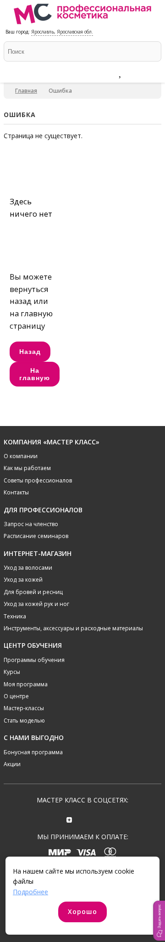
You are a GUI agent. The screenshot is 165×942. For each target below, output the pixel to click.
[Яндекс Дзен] (69, 818)
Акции (12, 764)
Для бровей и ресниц (33, 592)
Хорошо (82, 911)
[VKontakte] (95, 818)
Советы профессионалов (38, 480)
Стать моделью (24, 720)
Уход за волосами (28, 568)
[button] (159, 921)
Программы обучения (34, 660)
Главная (26, 91)
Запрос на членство (31, 524)
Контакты (16, 492)
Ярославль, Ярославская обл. (62, 31)
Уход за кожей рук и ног (36, 604)
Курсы (12, 672)
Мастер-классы (24, 708)
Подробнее (30, 891)
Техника (15, 616)
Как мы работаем (27, 468)
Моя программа (26, 684)
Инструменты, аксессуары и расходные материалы (73, 628)
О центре (16, 696)
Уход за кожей (23, 579)
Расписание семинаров (36, 536)
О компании (21, 456)
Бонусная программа (33, 752)
